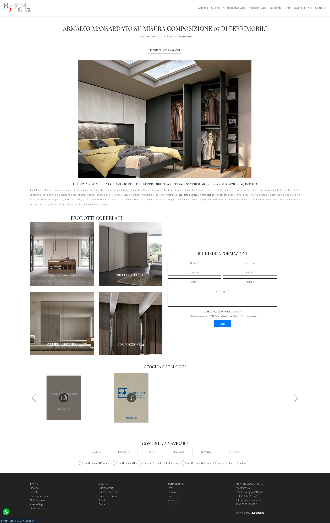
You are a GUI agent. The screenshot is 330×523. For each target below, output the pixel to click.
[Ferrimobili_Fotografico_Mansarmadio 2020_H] (64, 397)
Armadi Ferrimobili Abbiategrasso (161, 463)
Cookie (13, 520)
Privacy (4, 520)
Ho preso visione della (224, 311)
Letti (170, 487)
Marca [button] (96, 452)
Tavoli (102, 500)
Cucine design (106, 487)
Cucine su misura (108, 496)
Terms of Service (247, 316)
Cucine (215, 8)
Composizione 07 (185, 36)
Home (139, 36)
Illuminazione (37, 508)
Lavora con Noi (303, 8)
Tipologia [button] (178, 452)
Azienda (203, 8)
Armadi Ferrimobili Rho (127, 463)
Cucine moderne (108, 492)
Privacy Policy (232, 316)
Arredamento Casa (234, 8)
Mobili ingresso (38, 500)
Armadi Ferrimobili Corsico (198, 463)
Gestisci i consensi (28, 520)
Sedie (102, 504)
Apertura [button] (206, 452)
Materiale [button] (123, 452)
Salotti (33, 492)
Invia (222, 323)
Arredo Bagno (38, 504)
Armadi (170, 36)
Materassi (173, 500)
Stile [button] (151, 452)
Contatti (320, 8)
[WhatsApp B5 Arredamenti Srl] (6, 511)
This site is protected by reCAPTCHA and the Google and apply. (223, 316)
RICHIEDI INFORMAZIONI (165, 50)
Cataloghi (275, 8)
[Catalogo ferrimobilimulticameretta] (131, 397)
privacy (237, 311)
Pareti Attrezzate (39, 496)
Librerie (34, 487)
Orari (288, 8)
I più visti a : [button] (234, 452)
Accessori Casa (257, 8)
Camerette (174, 492)
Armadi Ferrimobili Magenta (95, 463)
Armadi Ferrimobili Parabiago (232, 463)
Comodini (173, 496)
